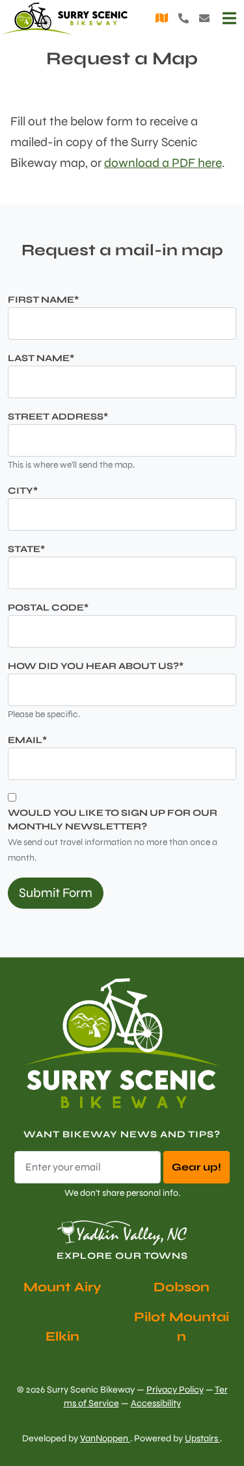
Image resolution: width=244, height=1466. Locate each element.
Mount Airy (62, 1287)
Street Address (58, 416)
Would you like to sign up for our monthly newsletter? (112, 820)
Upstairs (202, 1438)
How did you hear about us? (95, 666)
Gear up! (196, 1167)
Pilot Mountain (181, 1327)
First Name (43, 299)
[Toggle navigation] (229, 19)
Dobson (182, 1287)
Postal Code (48, 607)
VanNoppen (105, 1438)
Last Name (41, 358)
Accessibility (156, 1403)
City (23, 490)
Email (27, 740)
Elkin (62, 1336)
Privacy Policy (175, 1389)
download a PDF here (163, 162)
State (26, 549)
